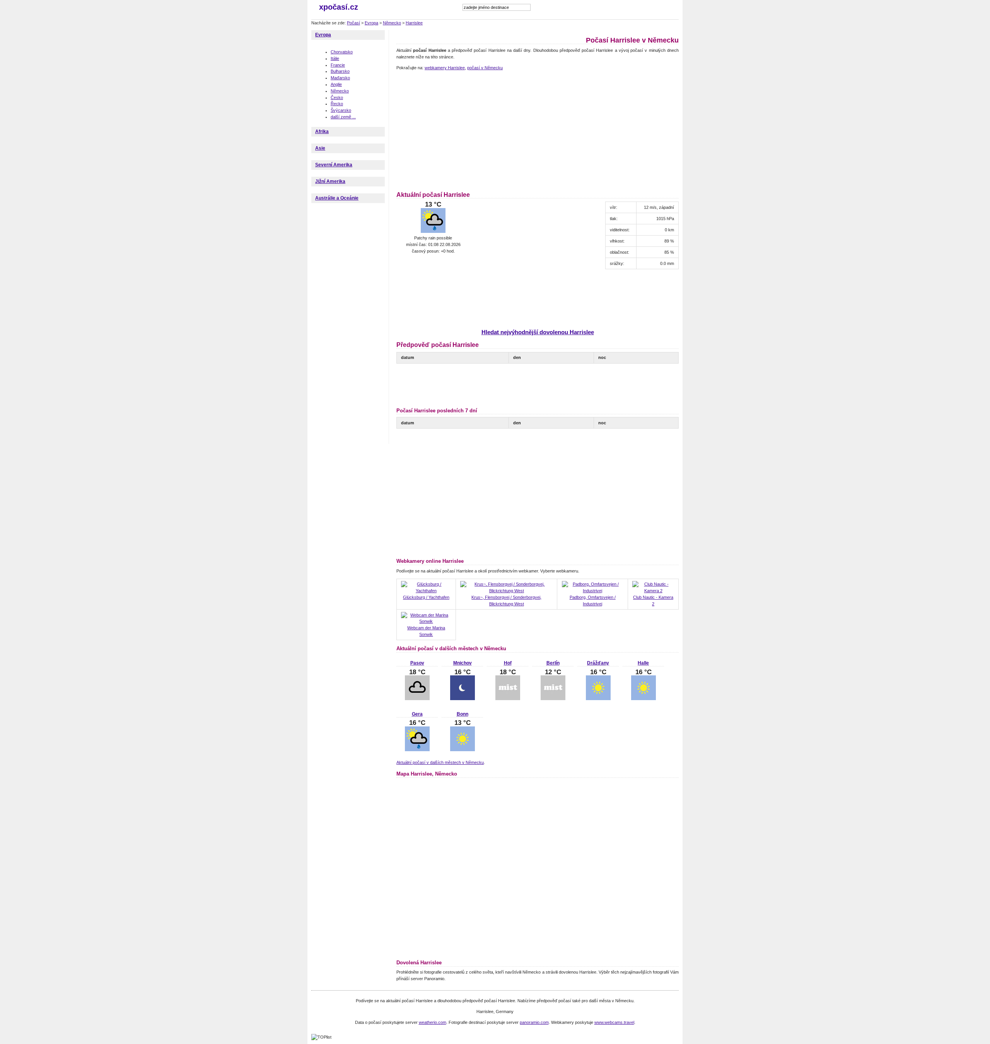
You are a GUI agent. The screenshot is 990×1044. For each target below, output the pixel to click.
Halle (643, 663)
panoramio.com (534, 1022)
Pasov (417, 663)
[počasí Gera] (417, 749)
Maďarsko (340, 77)
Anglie (336, 84)
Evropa (371, 23)
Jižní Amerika (330, 181)
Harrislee (414, 23)
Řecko (337, 103)
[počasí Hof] (507, 698)
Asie (320, 148)
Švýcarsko (341, 110)
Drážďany (598, 663)
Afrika (322, 131)
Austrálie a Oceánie (336, 198)
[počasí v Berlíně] (553, 698)
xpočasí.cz (338, 7)
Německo (392, 23)
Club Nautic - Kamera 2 (653, 600)
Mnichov (462, 663)
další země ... (343, 116)
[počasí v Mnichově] (462, 698)
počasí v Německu (485, 67)
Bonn (462, 714)
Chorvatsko (342, 52)
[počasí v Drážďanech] (598, 698)
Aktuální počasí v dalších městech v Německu (440, 762)
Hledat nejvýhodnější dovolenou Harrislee (537, 332)
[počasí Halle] (643, 698)
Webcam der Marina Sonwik (426, 631)
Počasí (353, 23)
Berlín (553, 663)
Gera (417, 714)
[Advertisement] (461, 129)
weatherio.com (432, 1022)
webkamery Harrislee (445, 67)
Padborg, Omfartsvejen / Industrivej (593, 600)
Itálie (335, 58)
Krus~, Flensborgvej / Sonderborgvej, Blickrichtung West (506, 600)
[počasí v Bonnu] (462, 749)
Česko (337, 97)
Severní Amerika (333, 164)
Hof (508, 663)
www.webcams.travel (614, 1022)
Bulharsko (340, 71)
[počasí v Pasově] (417, 698)
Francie (338, 65)
